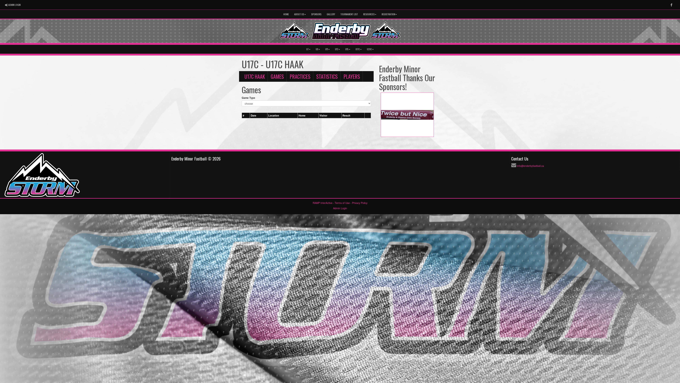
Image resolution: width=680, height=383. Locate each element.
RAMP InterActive (322, 203)
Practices (300, 76)
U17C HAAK (254, 76)
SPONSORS (316, 14)
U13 (336, 49)
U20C (369, 49)
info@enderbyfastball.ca (530, 166)
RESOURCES (369, 14)
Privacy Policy (359, 203)
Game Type (248, 97)
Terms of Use (342, 203)
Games (277, 76)
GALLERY (331, 14)
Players (352, 76)
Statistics (327, 76)
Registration (388, 14)
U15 (346, 49)
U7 (307, 49)
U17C (358, 49)
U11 (326, 49)
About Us (299, 14)
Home (286, 14)
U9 (317, 49)
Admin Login (340, 208)
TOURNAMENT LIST (349, 14)
